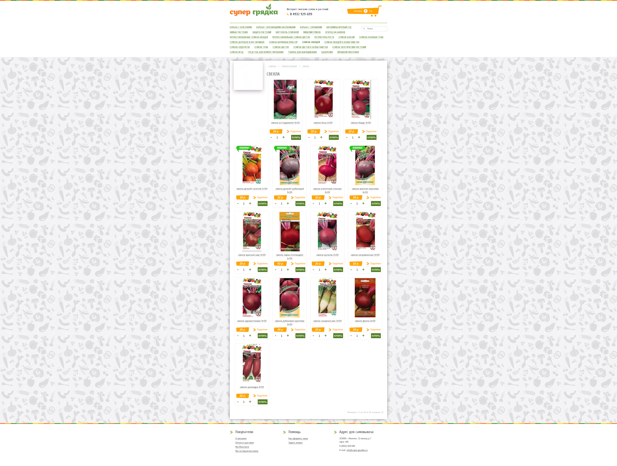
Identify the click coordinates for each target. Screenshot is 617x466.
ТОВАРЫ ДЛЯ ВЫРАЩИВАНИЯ (302, 52)
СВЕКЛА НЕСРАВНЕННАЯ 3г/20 (365, 255)
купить (296, 137)
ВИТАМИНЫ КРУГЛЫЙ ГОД (338, 27)
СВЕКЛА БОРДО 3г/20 (361, 122)
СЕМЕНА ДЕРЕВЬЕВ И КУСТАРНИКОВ (247, 42)
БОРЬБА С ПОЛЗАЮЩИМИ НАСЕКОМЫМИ (275, 27)
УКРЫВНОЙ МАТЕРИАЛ (348, 52)
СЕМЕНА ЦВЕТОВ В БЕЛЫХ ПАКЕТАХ (310, 47)
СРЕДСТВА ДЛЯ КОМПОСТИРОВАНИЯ (265, 52)
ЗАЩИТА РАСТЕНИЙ (261, 32)
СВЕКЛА (305, 66)
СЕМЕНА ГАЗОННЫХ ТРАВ (371, 37)
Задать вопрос (295, 442)
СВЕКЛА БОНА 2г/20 (323, 122)
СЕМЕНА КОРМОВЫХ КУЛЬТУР (283, 42)
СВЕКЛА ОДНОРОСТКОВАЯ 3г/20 (252, 321)
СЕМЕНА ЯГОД (236, 52)
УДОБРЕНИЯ (327, 52)
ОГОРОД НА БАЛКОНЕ (335, 32)
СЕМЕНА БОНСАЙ (347, 37)
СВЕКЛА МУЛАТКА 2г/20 (327, 255)
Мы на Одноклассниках (246, 451)
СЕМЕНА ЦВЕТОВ (281, 47)
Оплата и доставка (244, 442)
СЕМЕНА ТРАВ (261, 47)
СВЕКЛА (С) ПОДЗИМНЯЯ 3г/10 (285, 122)
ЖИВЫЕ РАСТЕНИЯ (239, 32)
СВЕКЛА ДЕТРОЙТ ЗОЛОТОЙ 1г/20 (251, 188)
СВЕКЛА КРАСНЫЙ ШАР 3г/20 (252, 255)
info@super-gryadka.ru (357, 450)
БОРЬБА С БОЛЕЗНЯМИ (241, 27)
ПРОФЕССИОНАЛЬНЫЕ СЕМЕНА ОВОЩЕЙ (249, 37)
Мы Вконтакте (242, 447)
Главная (272, 66)
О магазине (240, 438)
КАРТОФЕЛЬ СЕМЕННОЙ (287, 32)
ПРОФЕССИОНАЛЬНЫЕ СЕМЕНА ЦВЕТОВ (291, 37)
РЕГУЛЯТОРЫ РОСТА (324, 37)
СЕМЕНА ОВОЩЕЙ (289, 66)
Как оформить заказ (298, 438)
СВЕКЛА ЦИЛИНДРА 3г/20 (252, 387)
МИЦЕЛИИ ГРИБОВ (312, 32)
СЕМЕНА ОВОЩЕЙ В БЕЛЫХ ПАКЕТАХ (341, 42)
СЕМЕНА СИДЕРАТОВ (240, 47)
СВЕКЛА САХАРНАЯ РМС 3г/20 (327, 321)
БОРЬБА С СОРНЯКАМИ (311, 27)
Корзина (358, 11)
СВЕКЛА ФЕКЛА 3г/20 (365, 321)
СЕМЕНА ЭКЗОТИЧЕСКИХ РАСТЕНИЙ (349, 47)
